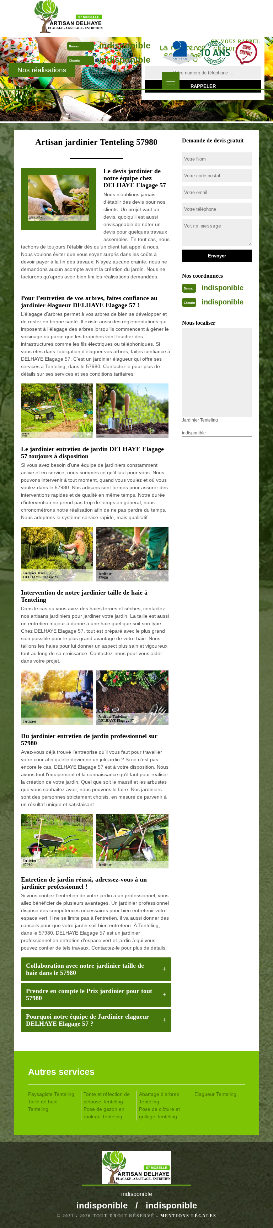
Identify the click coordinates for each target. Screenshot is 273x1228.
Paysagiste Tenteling (51, 1094)
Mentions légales (188, 1215)
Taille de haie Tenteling (43, 1105)
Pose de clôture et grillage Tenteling (159, 1112)
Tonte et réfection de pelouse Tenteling (107, 1097)
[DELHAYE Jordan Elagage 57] (68, 18)
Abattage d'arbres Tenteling (159, 1097)
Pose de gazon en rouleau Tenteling (104, 1112)
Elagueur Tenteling (215, 1094)
